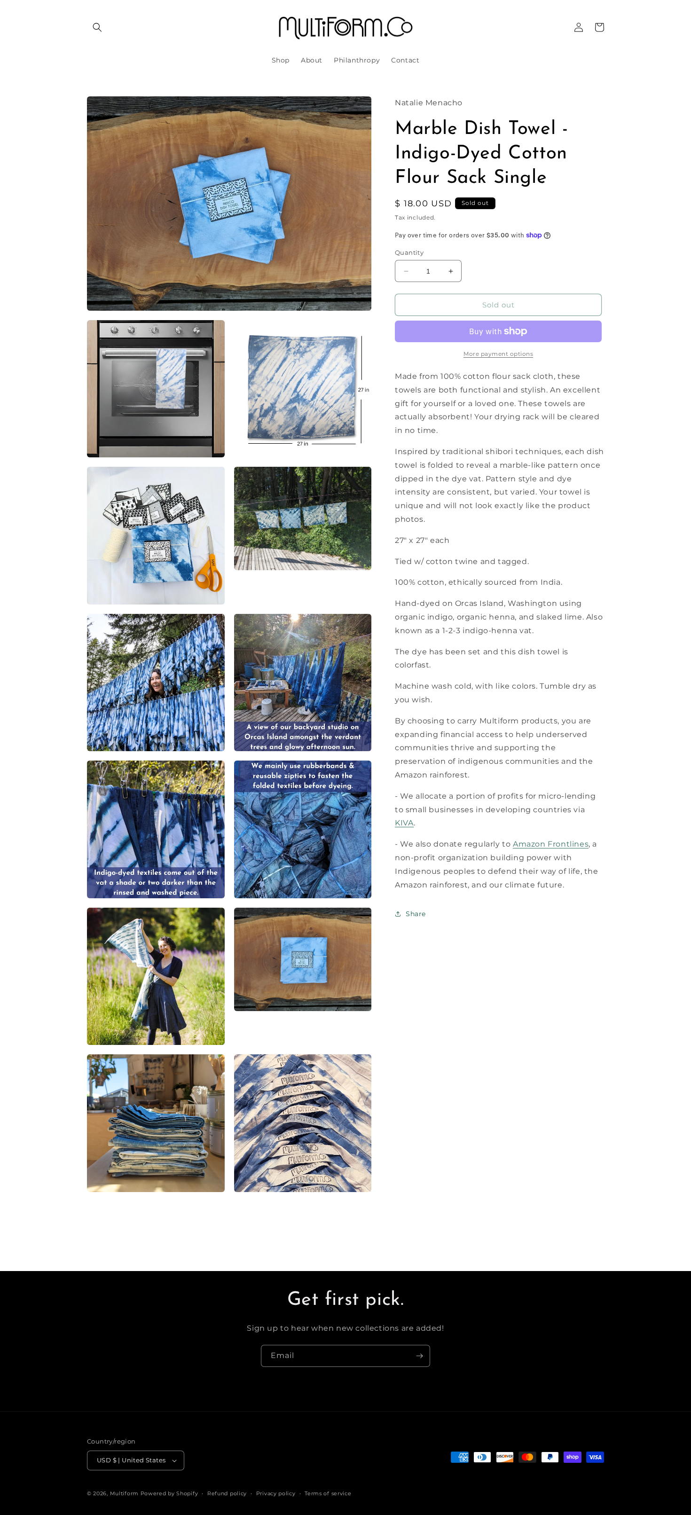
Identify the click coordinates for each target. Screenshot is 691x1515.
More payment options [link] (498, 353)
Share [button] (416, 914)
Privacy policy (276, 1493)
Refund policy (227, 1493)
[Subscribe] (419, 1356)
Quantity (409, 252)
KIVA (404, 822)
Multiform (124, 1493)
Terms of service (328, 1493)
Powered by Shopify (169, 1493)
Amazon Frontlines (551, 844)
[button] (97, 27)
